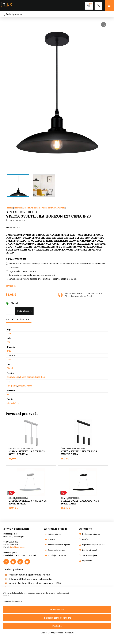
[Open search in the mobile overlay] (57, 14)
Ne (8, 394)
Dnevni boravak (27, 377)
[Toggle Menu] (109, 5)
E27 (8, 342)
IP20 (9, 351)
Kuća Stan (40, 377)
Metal (9, 359)
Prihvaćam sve (57, 609)
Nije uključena (13, 403)
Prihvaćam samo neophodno (57, 617)
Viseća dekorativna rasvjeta (53, 208)
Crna (9, 333)
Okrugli (10, 368)
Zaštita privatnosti (55, 633)
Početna (9, 208)
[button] (98, 6)
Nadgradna (12, 386)
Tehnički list (11, 286)
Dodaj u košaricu (24, 311)
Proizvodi (18, 208)
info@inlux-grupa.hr (18, 547)
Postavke (57, 626)
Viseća (29, 386)
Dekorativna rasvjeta (31, 208)
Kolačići (44, 633)
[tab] (18, 319)
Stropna (22, 386)
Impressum (69, 633)
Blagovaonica (13, 377)
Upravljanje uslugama (13, 601)
